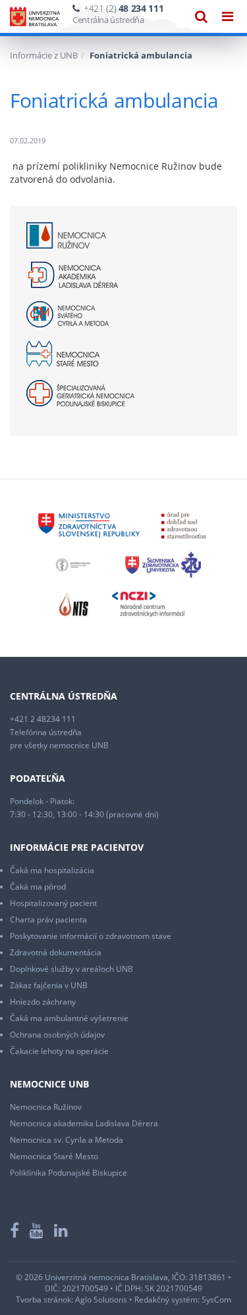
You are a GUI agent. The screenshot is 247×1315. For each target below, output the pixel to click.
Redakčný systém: (167, 1299)
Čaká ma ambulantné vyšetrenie (69, 1018)
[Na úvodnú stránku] (35, 16)
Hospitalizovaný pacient (53, 903)
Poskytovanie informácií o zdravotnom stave (90, 936)
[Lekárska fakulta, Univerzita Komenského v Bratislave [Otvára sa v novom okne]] (73, 563)
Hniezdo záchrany (43, 1001)
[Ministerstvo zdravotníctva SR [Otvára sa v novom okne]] (89, 524)
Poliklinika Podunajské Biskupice (68, 1172)
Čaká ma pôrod (38, 886)
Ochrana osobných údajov (57, 1034)
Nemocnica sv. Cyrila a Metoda (66, 1139)
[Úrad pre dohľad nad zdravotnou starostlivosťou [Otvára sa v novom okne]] (183, 524)
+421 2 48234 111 (43, 719)
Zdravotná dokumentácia (55, 952)
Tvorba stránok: (44, 1299)
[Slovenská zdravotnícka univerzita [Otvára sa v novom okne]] (163, 563)
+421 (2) (123, 8)
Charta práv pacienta (48, 919)
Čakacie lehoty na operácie (59, 1051)
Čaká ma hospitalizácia (52, 870)
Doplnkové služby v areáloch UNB (71, 968)
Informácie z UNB (44, 55)
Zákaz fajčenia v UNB (49, 985)
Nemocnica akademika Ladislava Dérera (84, 1123)
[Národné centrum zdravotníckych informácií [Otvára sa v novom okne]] (148, 603)
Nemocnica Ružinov (46, 1106)
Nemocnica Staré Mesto (54, 1156)
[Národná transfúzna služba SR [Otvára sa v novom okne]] (74, 603)
